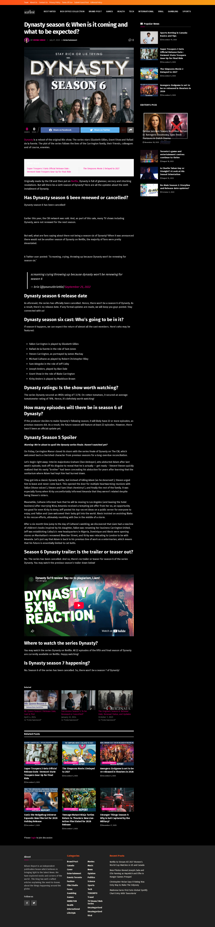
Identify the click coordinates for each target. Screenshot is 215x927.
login (33, 838)
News (90, 869)
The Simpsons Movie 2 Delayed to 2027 (101, 168)
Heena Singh (39, 40)
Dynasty (28, 139)
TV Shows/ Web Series (95, 902)
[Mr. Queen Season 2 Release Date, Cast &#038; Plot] (41, 700)
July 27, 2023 (55, 40)
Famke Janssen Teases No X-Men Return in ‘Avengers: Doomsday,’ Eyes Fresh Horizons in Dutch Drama (165, 135)
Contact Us (43, 2)
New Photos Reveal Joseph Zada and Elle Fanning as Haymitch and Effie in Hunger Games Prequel (127, 873)
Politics (91, 877)
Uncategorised (95, 907)
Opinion (91, 873)
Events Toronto (74, 877)
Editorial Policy (96, 2)
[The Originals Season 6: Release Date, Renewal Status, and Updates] (115, 700)
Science (91, 881)
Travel (91, 897)
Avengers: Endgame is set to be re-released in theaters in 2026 (175, 88)
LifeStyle (71, 913)
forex (69, 889)
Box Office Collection (72, 11)
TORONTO (92, 893)
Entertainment (70, 40)
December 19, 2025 (169, 40)
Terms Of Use (67, 2)
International (146, 11)
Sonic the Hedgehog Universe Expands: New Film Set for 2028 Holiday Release (40, 818)
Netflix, (75, 181)
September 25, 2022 (77, 287)
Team (26, 2)
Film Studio (72, 885)
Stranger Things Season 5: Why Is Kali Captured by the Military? (115, 818)
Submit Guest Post (81, 2)
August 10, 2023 (168, 178)
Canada (70, 865)
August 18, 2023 (168, 161)
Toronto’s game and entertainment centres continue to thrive (172, 154)
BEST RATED (50, 11)
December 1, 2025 (33, 825)
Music (90, 865)
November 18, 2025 (151, 142)
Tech (131, 11)
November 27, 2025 (109, 825)
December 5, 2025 (33, 782)
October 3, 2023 (168, 192)
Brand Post (95, 11)
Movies (91, 861)
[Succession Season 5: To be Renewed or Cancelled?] (78, 700)
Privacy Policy (54, 2)
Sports (187, 11)
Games (109, 11)
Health (121, 11)
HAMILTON (72, 901)
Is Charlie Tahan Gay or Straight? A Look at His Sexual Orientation (172, 171)
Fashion (70, 881)
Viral (161, 11)
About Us (33, 2)
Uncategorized (95, 911)
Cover (70, 869)
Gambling (173, 11)
